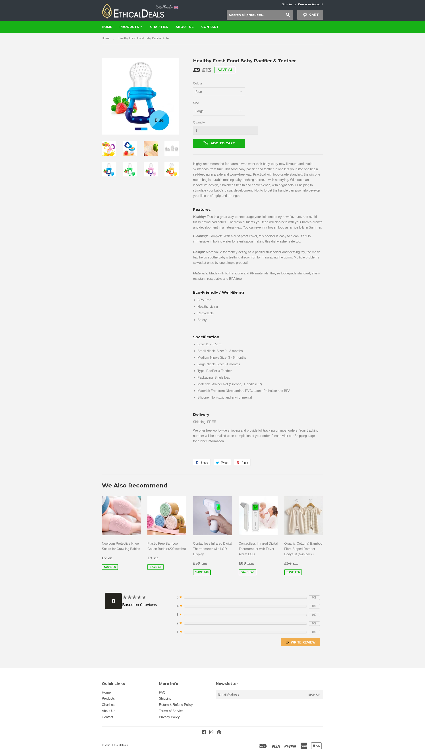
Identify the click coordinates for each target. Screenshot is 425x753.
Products (130, 27)
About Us (185, 27)
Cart (313, 15)
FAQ (162, 692)
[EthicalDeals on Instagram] (211, 733)
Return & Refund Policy (176, 704)
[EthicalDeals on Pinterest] (219, 733)
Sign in (287, 4)
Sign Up (314, 694)
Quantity (199, 122)
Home (107, 27)
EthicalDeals (120, 745)
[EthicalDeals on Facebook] (203, 733)
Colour (197, 83)
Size (196, 103)
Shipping (165, 698)
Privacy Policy (169, 717)
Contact (210, 27)
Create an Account (310, 4)
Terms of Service (171, 711)
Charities (159, 27)
